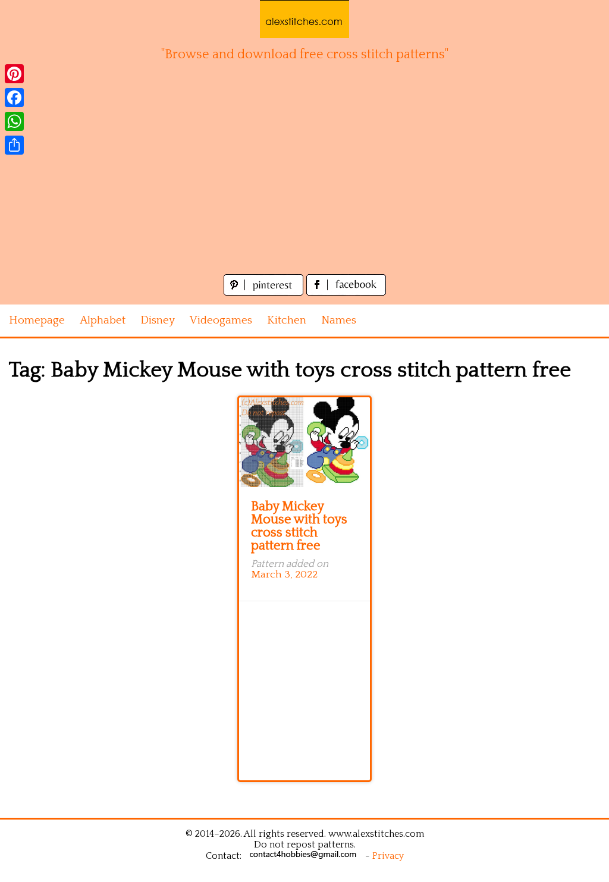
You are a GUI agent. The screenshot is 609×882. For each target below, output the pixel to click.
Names (338, 320)
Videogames (221, 320)
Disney (157, 320)
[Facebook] (14, 97)
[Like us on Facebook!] (346, 292)
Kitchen (286, 320)
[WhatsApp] (14, 121)
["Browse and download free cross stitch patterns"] (304, 19)
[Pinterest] (14, 74)
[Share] (14, 145)
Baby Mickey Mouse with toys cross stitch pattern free (299, 526)
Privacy (388, 855)
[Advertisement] (304, 182)
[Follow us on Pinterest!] (265, 292)
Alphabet (102, 320)
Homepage (37, 320)
